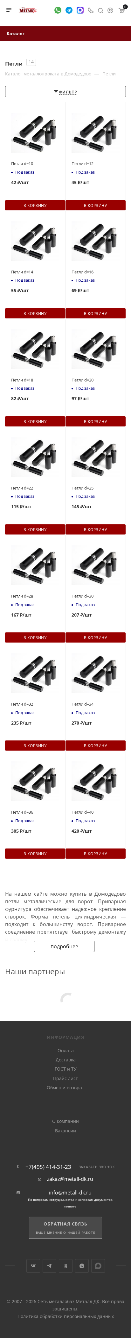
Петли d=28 (22, 596)
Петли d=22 (22, 488)
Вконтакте (33, 1266)
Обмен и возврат (65, 1088)
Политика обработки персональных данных (65, 1316)
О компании (65, 1121)
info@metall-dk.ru (70, 1192)
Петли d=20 (82, 380)
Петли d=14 (22, 272)
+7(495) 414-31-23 (48, 1166)
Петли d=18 (22, 380)
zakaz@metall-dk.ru (70, 1179)
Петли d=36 (22, 812)
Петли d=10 (22, 163)
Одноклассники (65, 1266)
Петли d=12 (82, 163)
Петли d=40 (82, 812)
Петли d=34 (82, 704)
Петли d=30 (82, 596)
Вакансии (65, 1131)
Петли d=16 (82, 272)
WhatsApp (82, 1266)
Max (98, 1266)
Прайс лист (65, 1078)
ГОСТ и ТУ (66, 1069)
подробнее (64, 946)
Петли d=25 (82, 488)
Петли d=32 (22, 704)
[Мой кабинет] (110, 9)
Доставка (66, 1060)
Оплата (66, 1050)
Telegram (49, 1266)
